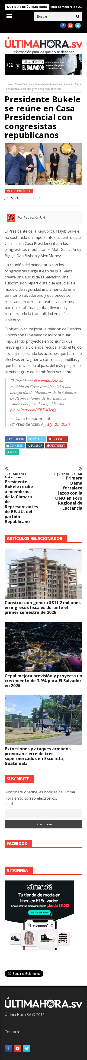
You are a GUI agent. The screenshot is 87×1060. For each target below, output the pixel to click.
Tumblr (36, 445)
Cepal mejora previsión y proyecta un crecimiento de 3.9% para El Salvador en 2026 (43, 680)
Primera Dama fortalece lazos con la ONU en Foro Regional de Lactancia (68, 491)
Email (9, 803)
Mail (13, 452)
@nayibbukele (46, 380)
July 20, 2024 (57, 424)
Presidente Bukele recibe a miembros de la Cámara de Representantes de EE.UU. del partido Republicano (19, 498)
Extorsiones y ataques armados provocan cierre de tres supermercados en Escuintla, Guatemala (38, 756)
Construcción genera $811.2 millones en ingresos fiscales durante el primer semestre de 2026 (43, 607)
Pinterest (57, 445)
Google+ (59, 439)
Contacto (12, 1031)
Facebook (16, 439)
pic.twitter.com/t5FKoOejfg (33, 409)
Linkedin (16, 445)
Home (9, 84)
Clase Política (23, 84)
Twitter (38, 439)
